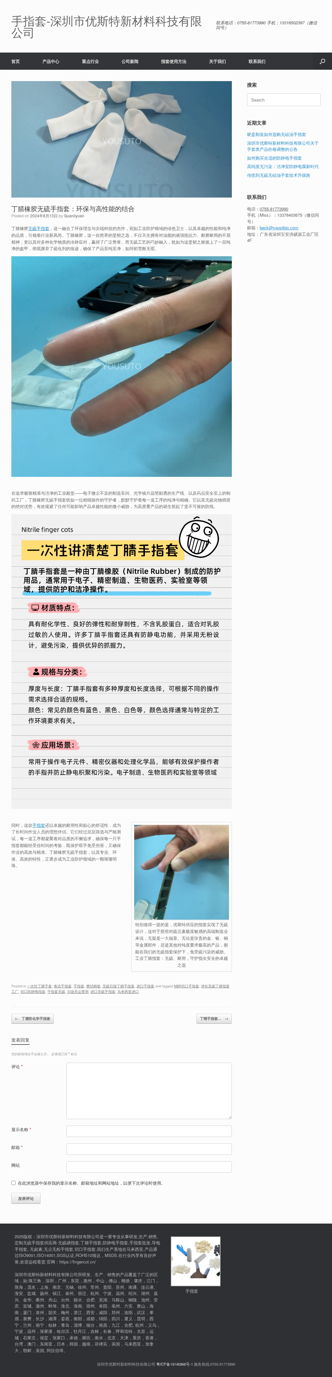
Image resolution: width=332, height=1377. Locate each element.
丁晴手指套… (214, 1018)
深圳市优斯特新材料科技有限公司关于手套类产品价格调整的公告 (283, 146)
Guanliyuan (74, 215)
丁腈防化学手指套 (32, 1018)
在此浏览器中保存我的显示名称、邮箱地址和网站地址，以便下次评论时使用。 (91, 1183)
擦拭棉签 (93, 985)
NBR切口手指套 (186, 985)
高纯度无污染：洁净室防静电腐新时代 (283, 166)
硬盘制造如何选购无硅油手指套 (276, 134)
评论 (17, 1066)
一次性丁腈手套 (39, 985)
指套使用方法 (173, 61)
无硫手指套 (38, 228)
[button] (322, 61)
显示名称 (21, 1129)
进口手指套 (145, 985)
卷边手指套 (63, 985)
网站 (15, 1165)
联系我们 (257, 61)
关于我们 (217, 61)
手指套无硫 (56, 991)
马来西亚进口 (128, 991)
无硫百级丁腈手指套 (118, 985)
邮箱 (17, 1147)
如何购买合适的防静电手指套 (274, 158)
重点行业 (90, 61)
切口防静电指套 (32, 991)
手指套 (38, 825)
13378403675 (289, 215)
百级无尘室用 (78, 991)
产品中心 (50, 61)
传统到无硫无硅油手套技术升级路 (278, 175)
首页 (15, 61)
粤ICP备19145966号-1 (174, 1364)
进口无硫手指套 (102, 991)
